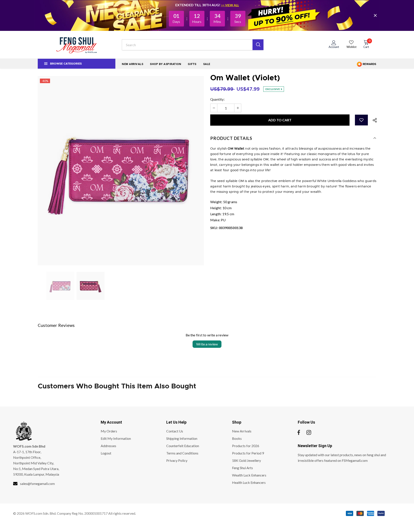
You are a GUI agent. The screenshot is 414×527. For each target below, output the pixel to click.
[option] (121, 170)
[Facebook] (299, 432)
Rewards (369, 64)
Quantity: (217, 99)
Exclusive (273, 89)
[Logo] (76, 44)
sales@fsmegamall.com (37, 483)
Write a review (207, 344)
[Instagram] (309, 432)
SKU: (226, 228)
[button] (361, 120)
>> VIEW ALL (230, 5)
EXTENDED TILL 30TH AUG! (198, 5)
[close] (375, 15)
